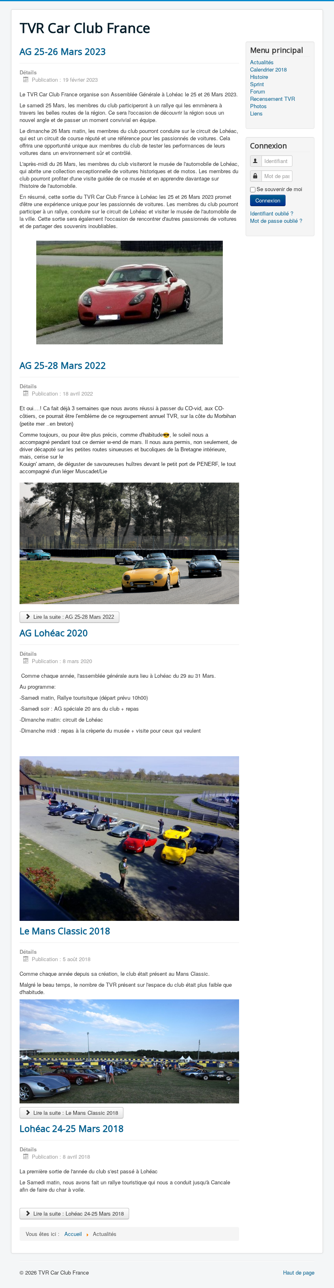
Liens (256, 113)
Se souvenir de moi (279, 189)
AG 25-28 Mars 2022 (63, 365)
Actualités (262, 62)
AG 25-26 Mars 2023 (63, 51)
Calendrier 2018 (268, 69)
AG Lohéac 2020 (54, 633)
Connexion (267, 200)
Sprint (257, 84)
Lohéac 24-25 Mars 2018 (72, 1128)
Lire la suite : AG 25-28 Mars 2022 (73, 617)
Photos (258, 106)
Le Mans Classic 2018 (65, 931)
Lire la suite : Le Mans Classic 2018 (75, 1112)
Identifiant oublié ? (271, 213)
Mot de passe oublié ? (276, 220)
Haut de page (298, 1272)
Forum (257, 91)
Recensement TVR (272, 98)
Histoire (259, 76)
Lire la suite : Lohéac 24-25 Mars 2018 (78, 1213)
